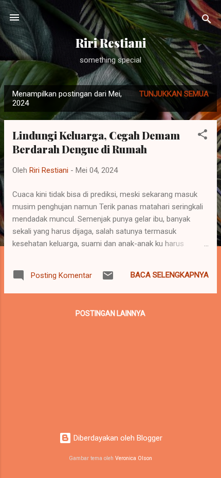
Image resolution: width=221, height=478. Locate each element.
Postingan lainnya (110, 313)
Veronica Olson (133, 458)
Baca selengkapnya (170, 275)
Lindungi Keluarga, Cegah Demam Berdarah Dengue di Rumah (96, 142)
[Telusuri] (206, 20)
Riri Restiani (111, 43)
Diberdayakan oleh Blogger (116, 438)
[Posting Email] (108, 279)
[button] (202, 136)
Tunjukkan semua (174, 93)
